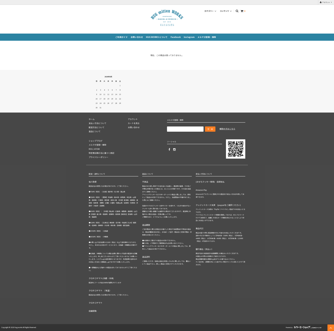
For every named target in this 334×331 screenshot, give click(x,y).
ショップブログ (95, 140)
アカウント (326, 2)
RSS (91, 149)
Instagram (189, 37)
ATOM (97, 149)
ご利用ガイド (121, 37)
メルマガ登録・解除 (207, 37)
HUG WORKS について (157, 37)
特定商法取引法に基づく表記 (101, 153)
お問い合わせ (137, 37)
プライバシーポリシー (98, 157)
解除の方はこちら (227, 128)
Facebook (176, 37)
